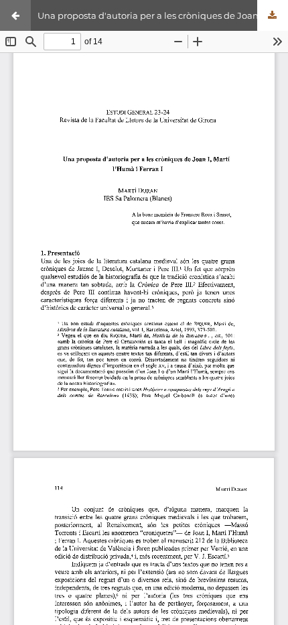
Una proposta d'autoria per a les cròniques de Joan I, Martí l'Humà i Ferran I (163, 15)
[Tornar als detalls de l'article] (15, 15)
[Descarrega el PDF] (272, 15)
